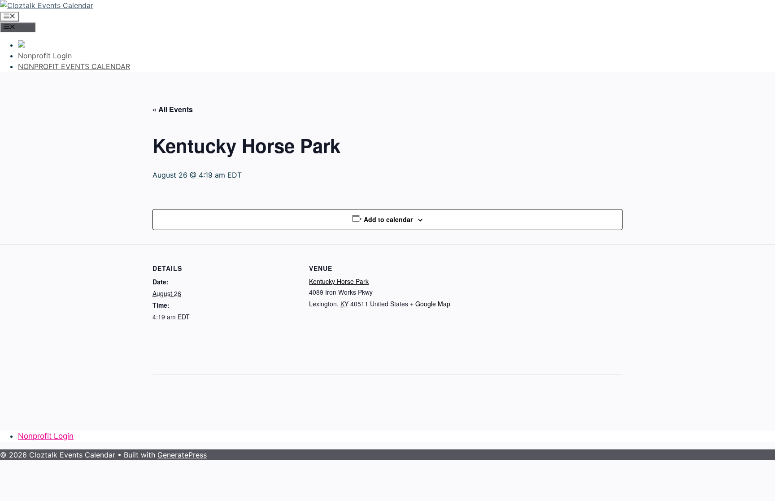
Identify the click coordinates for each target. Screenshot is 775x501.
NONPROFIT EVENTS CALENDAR (74, 66)
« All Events (172, 109)
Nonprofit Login (45, 55)
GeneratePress (182, 454)
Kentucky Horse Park (339, 281)
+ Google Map (430, 303)
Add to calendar (388, 219)
